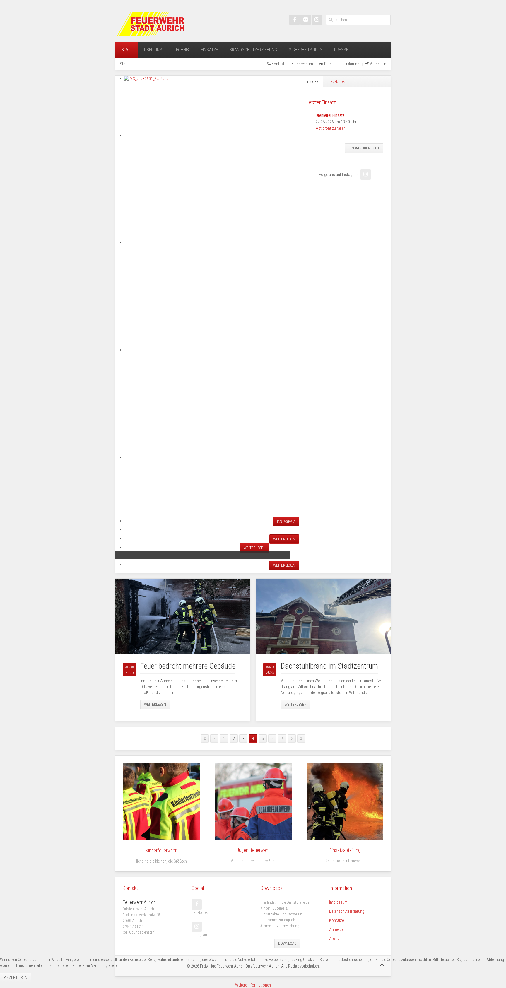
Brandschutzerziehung (253, 49)
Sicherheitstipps (305, 49)
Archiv (334, 938)
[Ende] (301, 738)
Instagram (286, 521)
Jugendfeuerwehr (253, 850)
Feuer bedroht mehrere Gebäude (187, 665)
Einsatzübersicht (364, 148)
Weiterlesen (155, 704)
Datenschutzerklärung (341, 63)
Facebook (337, 81)
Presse (341, 49)
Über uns (153, 49)
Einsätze (209, 49)
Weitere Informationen (253, 985)
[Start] (205, 738)
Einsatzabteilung (344, 850)
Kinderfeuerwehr (161, 850)
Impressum (303, 63)
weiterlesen (284, 539)
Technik (181, 49)
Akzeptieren (15, 977)
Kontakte (278, 63)
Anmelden (377, 63)
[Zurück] (214, 738)
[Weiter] (292, 738)
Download (287, 943)
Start (126, 49)
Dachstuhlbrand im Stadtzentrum (329, 665)
